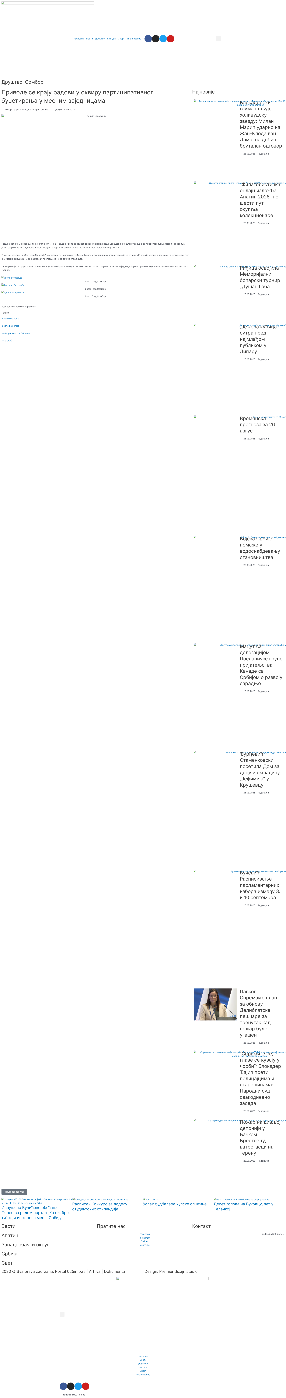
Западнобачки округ (25, 1244)
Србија (9, 1254)
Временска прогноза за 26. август (258, 424)
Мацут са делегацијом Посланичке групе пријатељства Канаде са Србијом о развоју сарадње (261, 664)
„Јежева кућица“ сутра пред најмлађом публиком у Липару (259, 339)
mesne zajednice (10, 325)
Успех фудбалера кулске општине (175, 1204)
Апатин (9, 1235)
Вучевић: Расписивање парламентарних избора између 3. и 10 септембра (260, 885)
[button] (218, 38)
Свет (7, 1263)
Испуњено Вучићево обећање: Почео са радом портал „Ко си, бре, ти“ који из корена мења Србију (35, 1212)
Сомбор (34, 82)
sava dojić (6, 340)
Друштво (11, 82)
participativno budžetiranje (15, 333)
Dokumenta (114, 1271)
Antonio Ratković (10, 318)
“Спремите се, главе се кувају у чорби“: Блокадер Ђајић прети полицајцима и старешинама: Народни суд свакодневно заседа (260, 1078)
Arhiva (95, 1271)
